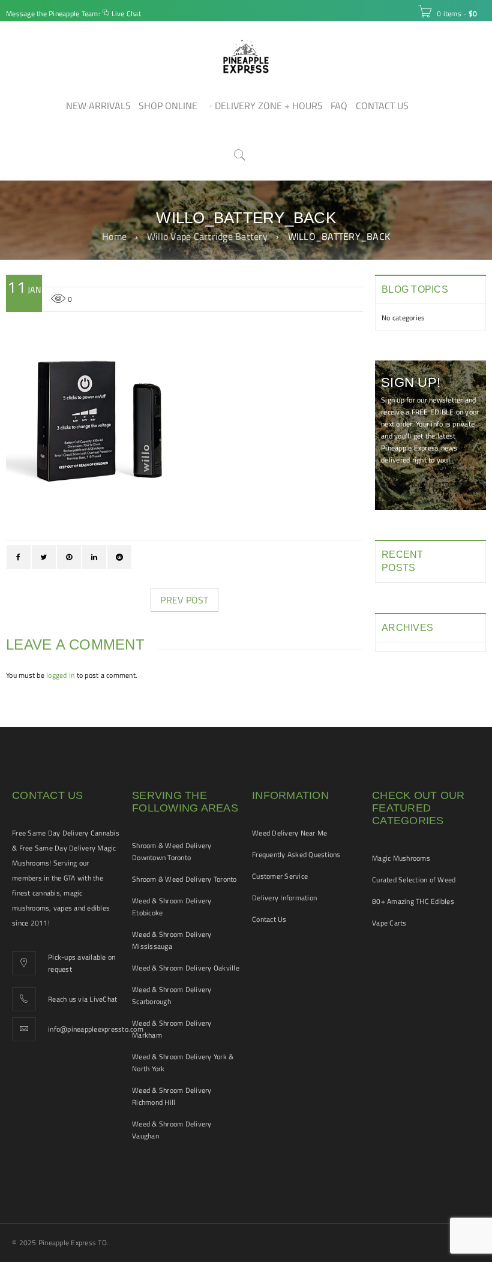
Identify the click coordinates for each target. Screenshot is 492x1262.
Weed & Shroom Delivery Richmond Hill (172, 1096)
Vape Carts (389, 923)
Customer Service (280, 876)
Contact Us (269, 919)
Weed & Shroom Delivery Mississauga (172, 940)
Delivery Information (284, 897)
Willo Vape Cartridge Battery (207, 236)
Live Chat (126, 13)
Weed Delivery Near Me (289, 833)
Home (114, 236)
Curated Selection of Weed (413, 879)
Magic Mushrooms (401, 858)
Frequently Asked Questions (296, 854)
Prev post (184, 600)
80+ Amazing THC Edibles (413, 901)
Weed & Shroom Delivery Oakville (185, 967)
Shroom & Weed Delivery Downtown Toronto (172, 851)
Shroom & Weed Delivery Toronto (184, 879)
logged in (60, 675)
